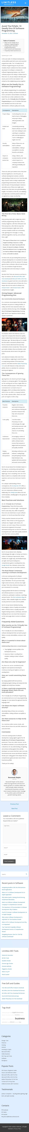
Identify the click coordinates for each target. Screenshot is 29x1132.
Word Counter (5, 974)
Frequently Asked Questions (11, 50)
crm (14, 1019)
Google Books (5, 565)
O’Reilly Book (13, 492)
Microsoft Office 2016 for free (9, 1077)
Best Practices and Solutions (11, 49)
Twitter (5, 1112)
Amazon (3, 1015)
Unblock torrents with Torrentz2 (10, 1084)
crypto (14, 1012)
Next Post (14, 808)
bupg (9, 1022)
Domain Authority (6, 966)
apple (8, 1012)
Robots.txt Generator (7, 955)
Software (15, 33)
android (13, 1015)
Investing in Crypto (6, 1049)
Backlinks (17, 1015)
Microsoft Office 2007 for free (9, 1075)
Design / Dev (5, 1040)
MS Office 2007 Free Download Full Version (13, 993)
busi (11, 1012)
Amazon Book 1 (6, 287)
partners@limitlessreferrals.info (11, 1116)
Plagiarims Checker (7, 969)
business (20, 1018)
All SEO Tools (5, 958)
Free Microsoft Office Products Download (13, 987)
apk (6, 1012)
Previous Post (14, 804)
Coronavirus (8, 1015)
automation (4, 1022)
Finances (4, 1043)
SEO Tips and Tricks (7, 1056)
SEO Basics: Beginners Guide (9, 1070)
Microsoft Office (6, 1051)
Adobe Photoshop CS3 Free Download (12, 998)
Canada (3, 1012)
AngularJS (17, 1022)
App (20, 1022)
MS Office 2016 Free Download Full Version (13, 990)
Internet (4, 1047)
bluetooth (10, 1019)
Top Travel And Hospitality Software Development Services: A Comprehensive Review (12, 929)
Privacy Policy (17, 1128)
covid (7, 1019)
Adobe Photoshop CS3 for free (10, 1079)
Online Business (6, 1054)
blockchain (20, 1012)
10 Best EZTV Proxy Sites (8, 1081)
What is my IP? (6, 971)
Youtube (5, 1114)
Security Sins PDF (16, 486)
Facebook (5, 1110)
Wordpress (4, 1060)
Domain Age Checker (7, 963)
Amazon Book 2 (17, 287)
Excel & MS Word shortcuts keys (10, 996)
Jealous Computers (7, 1093)
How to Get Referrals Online (9, 1072)
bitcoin (12, 1022)
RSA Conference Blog (18, 597)
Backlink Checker (6, 960)
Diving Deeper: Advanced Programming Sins (10, 46)
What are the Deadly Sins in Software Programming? (11, 43)
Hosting (4, 1045)
